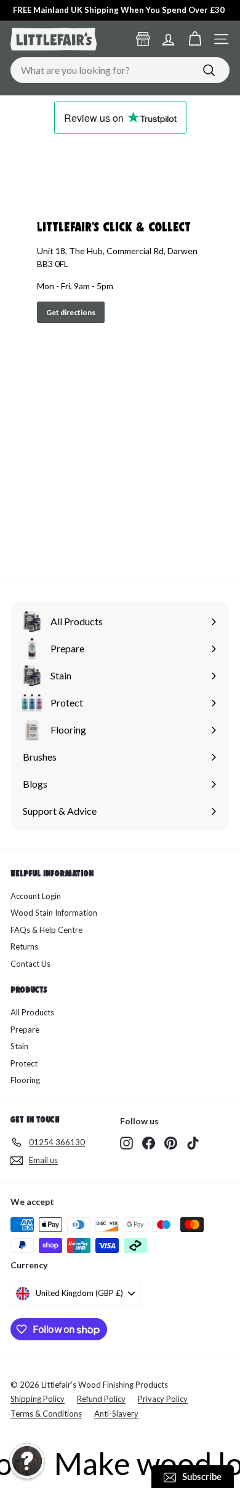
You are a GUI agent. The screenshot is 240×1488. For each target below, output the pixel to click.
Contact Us (30, 964)
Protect (24, 1063)
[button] (27, 1461)
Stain (19, 1046)
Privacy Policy (163, 1399)
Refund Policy (101, 1399)
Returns (24, 946)
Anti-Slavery (116, 1413)
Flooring (25, 1080)
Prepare (24, 1029)
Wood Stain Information (53, 913)
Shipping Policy (37, 1399)
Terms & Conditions (46, 1413)
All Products (32, 1012)
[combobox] (120, 70)
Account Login (35, 896)
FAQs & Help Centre (46, 930)
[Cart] (194, 39)
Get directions (70, 312)
